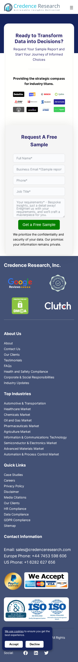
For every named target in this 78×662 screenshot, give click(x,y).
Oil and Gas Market (18, 420)
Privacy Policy (14, 486)
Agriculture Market (17, 431)
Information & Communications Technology (35, 437)
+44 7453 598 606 (49, 556)
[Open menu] (71, 7)
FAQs (8, 366)
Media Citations (15, 497)
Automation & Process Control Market (31, 454)
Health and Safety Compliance (26, 371)
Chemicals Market (17, 414)
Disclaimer (11, 492)
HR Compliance (15, 508)
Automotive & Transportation (25, 403)
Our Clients (12, 354)
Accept (13, 644)
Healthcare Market (17, 409)
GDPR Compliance (17, 520)
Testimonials (13, 360)
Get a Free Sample (39, 224)
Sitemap (10, 525)
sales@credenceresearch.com (43, 549)
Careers (9, 480)
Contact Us (12, 349)
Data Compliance (16, 514)
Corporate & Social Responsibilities (29, 377)
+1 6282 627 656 (39, 562)
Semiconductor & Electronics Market (30, 443)
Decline (35, 644)
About (8, 343)
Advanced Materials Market (24, 448)
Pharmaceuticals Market (21, 426)
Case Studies (13, 475)
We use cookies (14, 631)
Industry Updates (16, 383)
